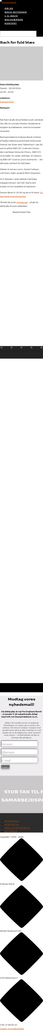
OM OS (9, 8)
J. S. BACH (11, 15)
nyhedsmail (22, 202)
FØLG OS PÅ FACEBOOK (17, 827)
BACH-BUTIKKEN (16, 12)
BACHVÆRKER (14, 19)
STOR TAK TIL (12, 824)
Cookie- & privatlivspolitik (12, 1028)
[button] (21, 224)
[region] (21, 222)
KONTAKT (11, 23)
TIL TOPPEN (11, 831)
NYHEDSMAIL (12, 820)
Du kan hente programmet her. (21, 194)
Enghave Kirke (7, 101)
